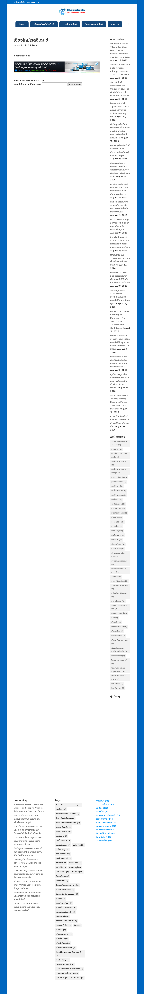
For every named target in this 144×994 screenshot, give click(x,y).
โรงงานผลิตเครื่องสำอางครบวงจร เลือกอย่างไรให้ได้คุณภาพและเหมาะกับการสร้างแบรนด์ (120, 342)
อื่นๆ (114, 618)
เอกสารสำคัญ (118, 655)
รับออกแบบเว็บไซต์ (94, 24)
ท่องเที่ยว (116, 517)
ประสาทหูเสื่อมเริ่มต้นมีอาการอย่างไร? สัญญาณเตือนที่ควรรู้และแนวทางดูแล (27, 863)
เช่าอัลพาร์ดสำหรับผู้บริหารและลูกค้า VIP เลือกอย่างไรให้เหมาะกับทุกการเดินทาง (27, 885)
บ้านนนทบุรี (117, 531)
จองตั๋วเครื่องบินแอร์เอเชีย (119, 455)
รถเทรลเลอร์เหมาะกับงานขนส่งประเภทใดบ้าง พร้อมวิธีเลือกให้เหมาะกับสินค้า (27, 896)
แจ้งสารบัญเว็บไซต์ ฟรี (43, 24)
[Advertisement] (120, 741)
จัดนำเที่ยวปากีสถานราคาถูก (118, 471)
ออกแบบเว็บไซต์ (119, 613)
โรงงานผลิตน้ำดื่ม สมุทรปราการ (118, 670)
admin (20, 45)
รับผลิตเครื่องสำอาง (119, 563)
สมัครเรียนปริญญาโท (119, 595)
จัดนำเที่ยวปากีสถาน (118, 463)
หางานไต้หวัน (117, 601)
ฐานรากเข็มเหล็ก (119, 477)
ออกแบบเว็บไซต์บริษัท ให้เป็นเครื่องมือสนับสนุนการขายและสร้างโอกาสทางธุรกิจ (27, 819)
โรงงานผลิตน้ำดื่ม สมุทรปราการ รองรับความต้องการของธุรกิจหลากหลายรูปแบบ (119, 110)
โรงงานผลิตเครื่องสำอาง (118, 677)
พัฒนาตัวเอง (117, 544)
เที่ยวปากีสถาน (118, 635)
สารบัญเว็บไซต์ (70, 24)
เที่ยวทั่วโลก (117, 631)
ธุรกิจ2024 (117, 522)
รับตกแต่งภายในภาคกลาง (119, 555)
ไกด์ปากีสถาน (117, 688)
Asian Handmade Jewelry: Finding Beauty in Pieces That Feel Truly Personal (119, 402)
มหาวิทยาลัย (117, 548)
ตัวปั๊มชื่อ (116, 499)
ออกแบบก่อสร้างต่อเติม (119, 607)
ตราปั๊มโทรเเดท (118, 490)
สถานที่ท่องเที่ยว (119, 581)
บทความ (115, 24)
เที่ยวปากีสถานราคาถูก (119, 642)
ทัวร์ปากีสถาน (118, 508)
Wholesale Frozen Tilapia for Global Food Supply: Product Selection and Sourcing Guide (120, 50)
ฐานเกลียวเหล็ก (118, 481)
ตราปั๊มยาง (116, 486)
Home (22, 24)
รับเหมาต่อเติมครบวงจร (118, 570)
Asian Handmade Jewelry (119, 443)
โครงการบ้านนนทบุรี (119, 662)
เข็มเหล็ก (116, 622)
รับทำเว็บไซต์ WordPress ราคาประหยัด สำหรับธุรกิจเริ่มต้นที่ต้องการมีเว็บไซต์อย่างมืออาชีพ (119, 89)
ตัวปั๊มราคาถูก (118, 504)
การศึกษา (116, 449)
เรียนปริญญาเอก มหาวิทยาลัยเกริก (119, 650)
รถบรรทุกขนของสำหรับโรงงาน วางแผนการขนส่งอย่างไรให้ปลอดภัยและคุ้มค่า (120, 297)
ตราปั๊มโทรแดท (118, 495)
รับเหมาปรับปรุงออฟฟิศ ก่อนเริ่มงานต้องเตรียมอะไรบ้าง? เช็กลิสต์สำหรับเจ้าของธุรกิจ (120, 170)
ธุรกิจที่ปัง (116, 526)
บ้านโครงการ (117, 535)
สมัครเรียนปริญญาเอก (120, 587)
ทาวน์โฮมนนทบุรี (119, 513)
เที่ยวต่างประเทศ (119, 627)
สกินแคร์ (116, 576)
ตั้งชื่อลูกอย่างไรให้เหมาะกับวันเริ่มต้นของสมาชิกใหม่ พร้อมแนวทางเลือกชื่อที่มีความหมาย (120, 131)
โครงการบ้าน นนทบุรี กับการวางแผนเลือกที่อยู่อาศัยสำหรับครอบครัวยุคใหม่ (27, 907)
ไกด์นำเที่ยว (117, 683)
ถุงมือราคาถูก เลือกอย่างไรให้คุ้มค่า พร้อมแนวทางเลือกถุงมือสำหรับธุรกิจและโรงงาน (120, 381)
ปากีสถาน (116, 539)
